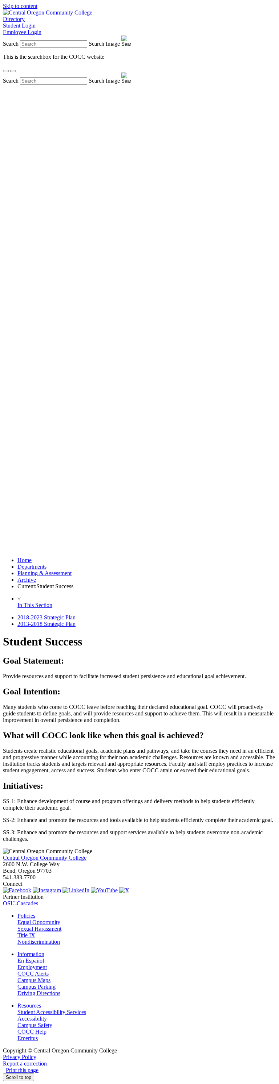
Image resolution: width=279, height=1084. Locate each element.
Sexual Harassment (39, 929)
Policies (26, 916)
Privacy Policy (19, 1057)
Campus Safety (34, 1025)
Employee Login (22, 32)
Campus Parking (36, 987)
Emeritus (27, 1038)
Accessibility (32, 1019)
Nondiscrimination (38, 942)
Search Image (104, 44)
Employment (32, 967)
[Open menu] (13, 71)
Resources (29, 1005)
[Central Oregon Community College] (47, 12)
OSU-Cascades (20, 903)
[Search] (6, 71)
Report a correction (25, 1063)
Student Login (19, 25)
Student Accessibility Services (51, 1012)
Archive (26, 580)
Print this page (22, 1070)
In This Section (34, 605)
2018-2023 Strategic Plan (46, 617)
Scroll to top (18, 1077)
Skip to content (20, 6)
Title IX (26, 935)
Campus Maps (33, 980)
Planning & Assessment (44, 573)
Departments (31, 567)
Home (24, 560)
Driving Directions (38, 993)
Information (30, 954)
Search (11, 44)
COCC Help (31, 1032)
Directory (14, 19)
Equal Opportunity (38, 922)
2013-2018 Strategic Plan (46, 624)
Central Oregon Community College (44, 858)
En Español (30, 961)
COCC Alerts (33, 974)
